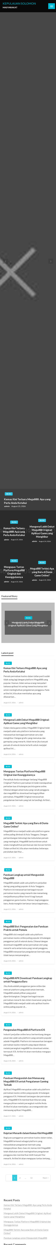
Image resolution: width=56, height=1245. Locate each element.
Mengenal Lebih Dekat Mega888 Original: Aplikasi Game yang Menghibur (42, 531)
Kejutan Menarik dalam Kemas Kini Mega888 (28, 1133)
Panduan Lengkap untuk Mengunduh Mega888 (24, 876)
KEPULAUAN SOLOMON (19, 3)
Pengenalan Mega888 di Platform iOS (24, 1029)
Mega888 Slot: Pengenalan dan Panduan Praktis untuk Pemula (26, 928)
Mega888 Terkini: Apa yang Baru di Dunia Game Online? (42, 572)
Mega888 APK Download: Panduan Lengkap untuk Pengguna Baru (28, 980)
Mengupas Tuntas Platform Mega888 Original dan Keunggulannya (14, 572)
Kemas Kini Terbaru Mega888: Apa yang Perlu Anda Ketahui (27, 501)
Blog (8, 494)
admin (7, 506)
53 (31, 1178)
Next (45, 1178)
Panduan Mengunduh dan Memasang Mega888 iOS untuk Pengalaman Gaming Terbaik (26, 1081)
